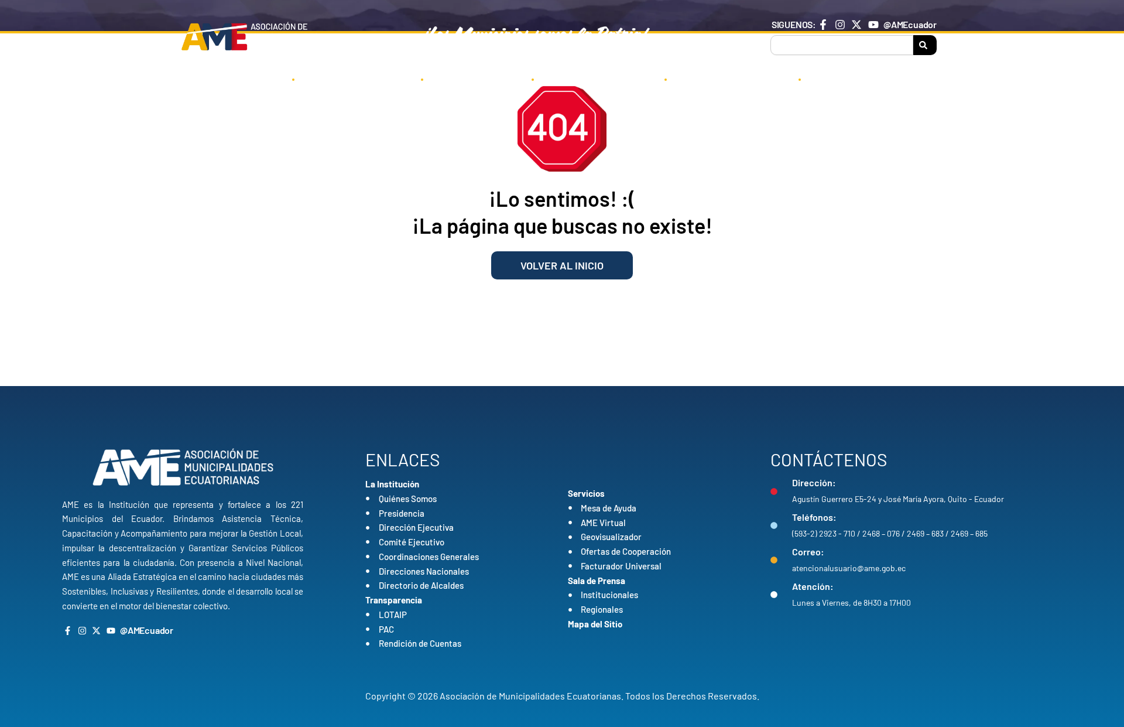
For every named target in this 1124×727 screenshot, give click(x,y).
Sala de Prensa (724, 78)
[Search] (925, 45)
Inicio (254, 78)
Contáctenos (854, 78)
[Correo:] (773, 560)
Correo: (808, 551)
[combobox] (841, 45)
